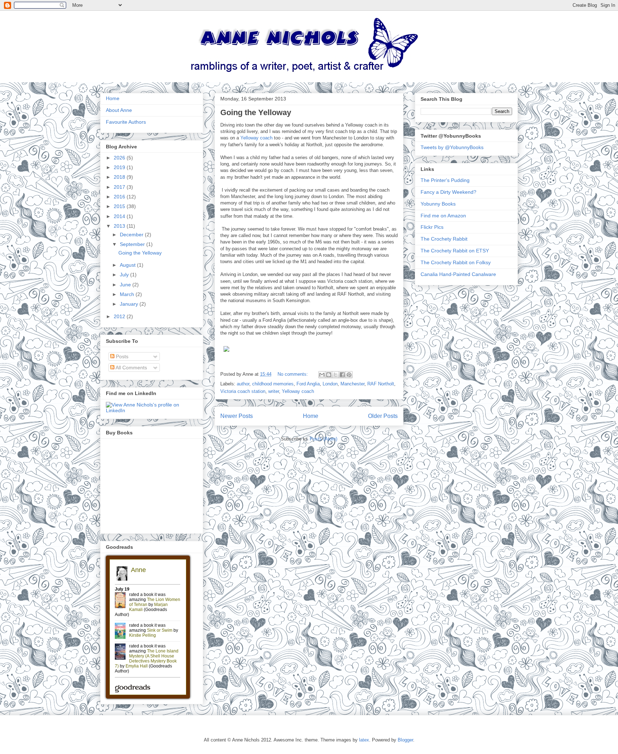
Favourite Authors (126, 122)
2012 (120, 316)
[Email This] (321, 374)
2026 (120, 158)
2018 (120, 177)
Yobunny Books (438, 204)
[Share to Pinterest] (349, 374)
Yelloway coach (256, 138)
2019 (120, 167)
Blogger (405, 740)
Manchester (352, 383)
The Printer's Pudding (445, 180)
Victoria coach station (242, 391)
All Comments (130, 367)
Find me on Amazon (443, 215)
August (128, 265)
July (125, 274)
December (132, 234)
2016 (120, 196)
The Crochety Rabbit (444, 239)
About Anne (119, 110)
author (243, 383)
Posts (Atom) (323, 439)
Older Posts (383, 416)
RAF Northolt (380, 383)
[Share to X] (335, 374)
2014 (120, 216)
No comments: (293, 374)
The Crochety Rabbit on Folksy (456, 262)
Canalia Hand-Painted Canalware (458, 274)
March (128, 294)
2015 (120, 206)
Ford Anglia (308, 383)
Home (310, 416)
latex (364, 740)
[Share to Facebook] (342, 374)
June (126, 284)
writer (273, 391)
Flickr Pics (432, 227)
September (133, 244)
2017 (120, 187)
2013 (120, 226)
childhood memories (273, 383)
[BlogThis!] (328, 374)
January (129, 304)
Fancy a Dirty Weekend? (448, 192)
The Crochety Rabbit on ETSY (455, 250)
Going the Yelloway (255, 112)
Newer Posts (236, 416)
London (330, 383)
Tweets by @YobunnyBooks (452, 147)
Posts (121, 356)
